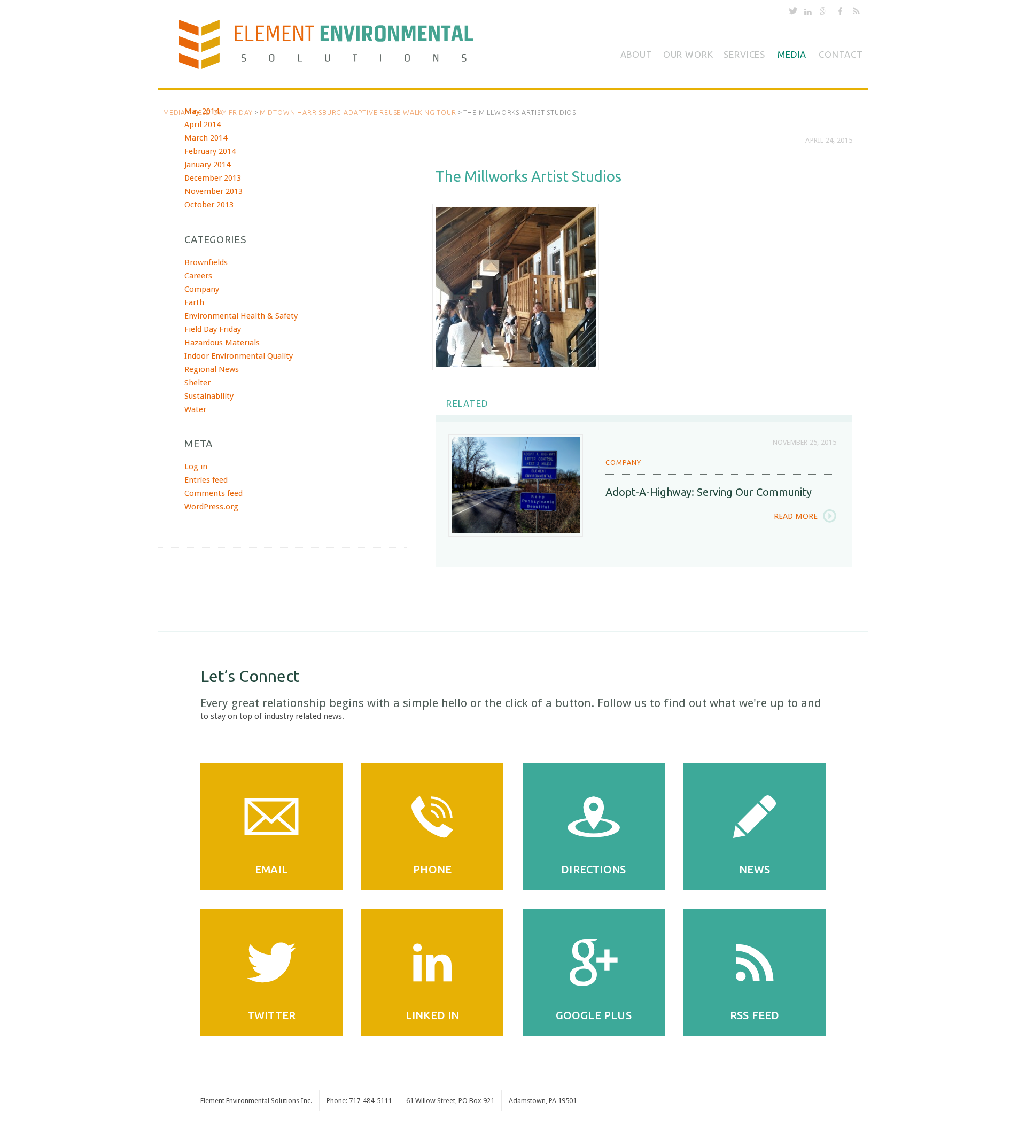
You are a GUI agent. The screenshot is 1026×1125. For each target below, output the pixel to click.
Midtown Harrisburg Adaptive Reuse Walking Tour (358, 112)
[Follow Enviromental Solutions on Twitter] (793, 13)
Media (792, 54)
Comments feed (213, 493)
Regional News (211, 369)
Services (744, 54)
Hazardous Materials (222, 342)
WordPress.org (211, 506)
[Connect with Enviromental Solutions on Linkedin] (808, 13)
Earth (194, 302)
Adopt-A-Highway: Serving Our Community (708, 492)
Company (623, 462)
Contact (841, 54)
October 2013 (209, 205)
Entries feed (206, 480)
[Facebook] (839, 13)
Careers (198, 276)
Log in (195, 466)
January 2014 (207, 164)
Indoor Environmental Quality (238, 356)
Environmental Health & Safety (241, 316)
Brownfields (206, 262)
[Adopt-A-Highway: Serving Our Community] (516, 485)
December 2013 (212, 178)
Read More (796, 516)
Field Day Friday (222, 112)
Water (195, 409)
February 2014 (210, 151)
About (636, 54)
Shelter (197, 382)
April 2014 (202, 124)
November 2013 (213, 191)
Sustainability (209, 396)
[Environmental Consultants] (335, 49)
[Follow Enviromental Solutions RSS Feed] (856, 13)
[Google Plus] (823, 13)
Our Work (688, 54)
